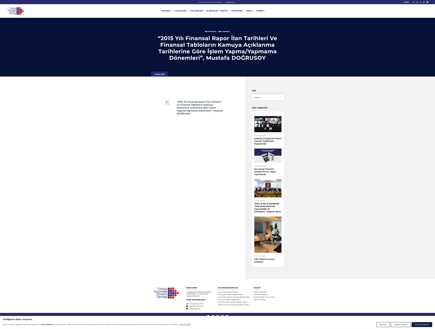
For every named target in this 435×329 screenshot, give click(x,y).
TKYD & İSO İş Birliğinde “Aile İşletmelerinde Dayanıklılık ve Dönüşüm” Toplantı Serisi (267, 207)
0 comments (225, 31)
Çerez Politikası (185, 324)
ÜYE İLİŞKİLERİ (196, 11)
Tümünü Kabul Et (422, 325)
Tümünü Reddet (400, 325)
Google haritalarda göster (195, 300)
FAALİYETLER (180, 11)
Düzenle (383, 325)
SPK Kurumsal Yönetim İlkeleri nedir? (233, 302)
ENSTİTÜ (224, 11)
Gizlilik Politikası (260, 292)
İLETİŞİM (259, 11)
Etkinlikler (211, 31)
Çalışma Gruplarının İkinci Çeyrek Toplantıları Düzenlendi (267, 141)
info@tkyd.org (230, 2)
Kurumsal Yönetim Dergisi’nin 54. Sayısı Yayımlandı (265, 172)
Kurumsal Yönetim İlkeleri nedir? (231, 295)
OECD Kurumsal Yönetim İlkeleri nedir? (233, 305)
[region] (217, 322)
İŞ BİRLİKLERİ (212, 11)
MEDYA (249, 11)
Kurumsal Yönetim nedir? (228, 292)
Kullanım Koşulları (261, 295)
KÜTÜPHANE (237, 11)
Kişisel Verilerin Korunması (264, 297)
